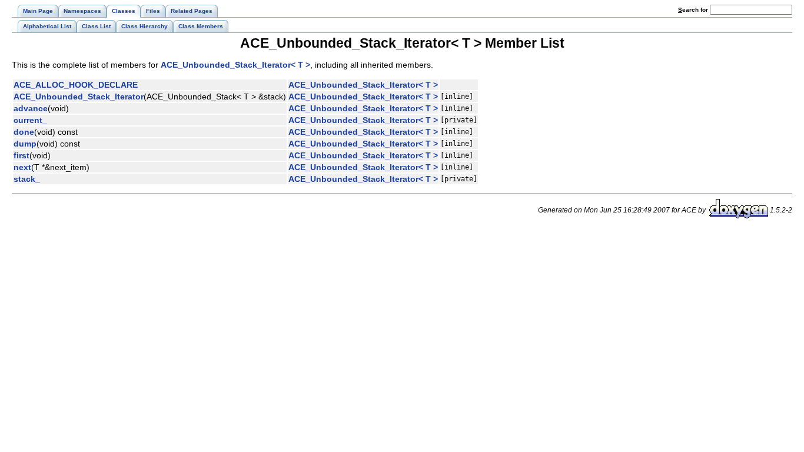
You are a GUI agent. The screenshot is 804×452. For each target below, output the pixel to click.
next (22, 167)
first (21, 155)
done (24, 132)
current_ (30, 120)
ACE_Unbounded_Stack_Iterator (79, 96)
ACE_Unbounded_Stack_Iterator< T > (235, 64)
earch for (694, 9)
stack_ (27, 179)
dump (25, 143)
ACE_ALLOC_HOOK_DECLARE (76, 84)
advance (31, 108)
